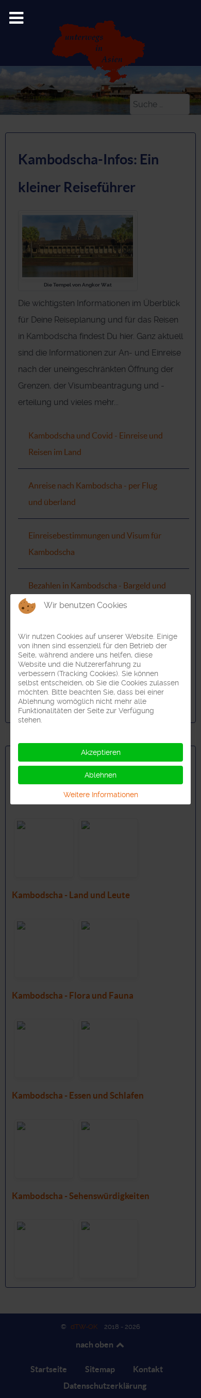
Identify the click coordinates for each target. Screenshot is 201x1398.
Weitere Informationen (100, 794)
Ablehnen (100, 775)
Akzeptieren (101, 752)
